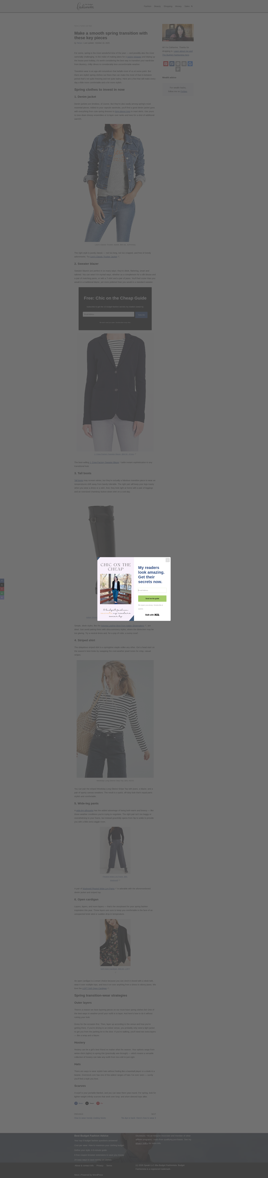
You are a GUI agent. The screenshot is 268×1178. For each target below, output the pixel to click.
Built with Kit (152, 615)
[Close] (168, 560)
